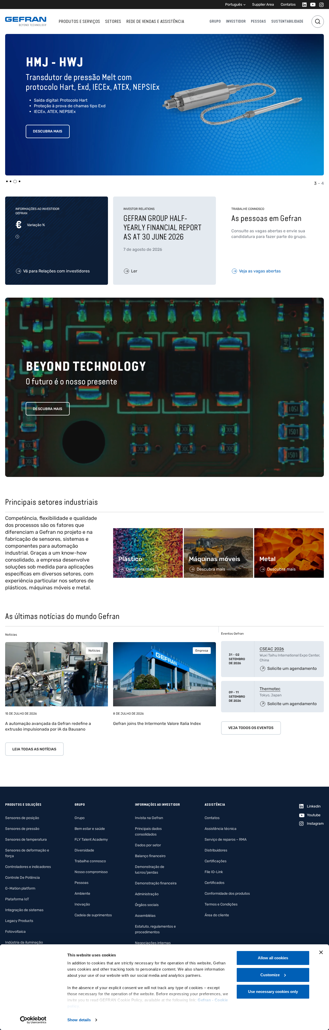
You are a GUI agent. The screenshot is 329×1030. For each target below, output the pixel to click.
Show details (79, 1020)
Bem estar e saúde (90, 829)
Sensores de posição (22, 818)
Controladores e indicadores (28, 867)
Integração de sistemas (24, 910)
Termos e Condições (221, 904)
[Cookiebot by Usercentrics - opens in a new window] (33, 1020)
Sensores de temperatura (26, 839)
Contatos (288, 4)
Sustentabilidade (287, 21)
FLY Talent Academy (91, 839)
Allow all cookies (273, 958)
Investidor (236, 21)
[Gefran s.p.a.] (25, 21)
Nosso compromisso (91, 872)
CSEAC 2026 (272, 648)
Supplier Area (263, 4)
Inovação (82, 904)
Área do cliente (217, 915)
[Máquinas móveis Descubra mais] (218, 530)
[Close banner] (321, 952)
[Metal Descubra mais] (289, 530)
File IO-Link (214, 872)
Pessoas (258, 21)
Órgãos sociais (147, 905)
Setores (113, 21)
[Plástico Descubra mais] (148, 530)
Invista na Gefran (149, 818)
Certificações (215, 861)
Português (233, 4)
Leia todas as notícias (34, 749)
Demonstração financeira (156, 883)
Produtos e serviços (79, 21)
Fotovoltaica (15, 931)
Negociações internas (153, 943)
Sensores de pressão (22, 829)
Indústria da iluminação (24, 942)
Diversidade (84, 850)
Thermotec (270, 688)
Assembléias (145, 915)
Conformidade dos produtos (227, 893)
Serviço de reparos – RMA (225, 839)
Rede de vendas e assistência (155, 21)
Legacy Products (19, 921)
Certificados (214, 883)
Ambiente (82, 893)
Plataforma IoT (17, 899)
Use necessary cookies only (273, 991)
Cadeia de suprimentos (93, 915)
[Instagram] (320, 4)
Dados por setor (148, 845)
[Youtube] (311, 4)
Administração (147, 894)
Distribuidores (216, 850)
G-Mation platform (20, 888)
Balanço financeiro (150, 856)
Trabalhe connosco (90, 861)
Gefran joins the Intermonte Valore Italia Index (157, 723)
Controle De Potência (22, 877)
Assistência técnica (220, 829)
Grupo (215, 21)
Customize (270, 975)
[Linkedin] (303, 4)
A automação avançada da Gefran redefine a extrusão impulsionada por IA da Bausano (48, 726)
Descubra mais (47, 131)
